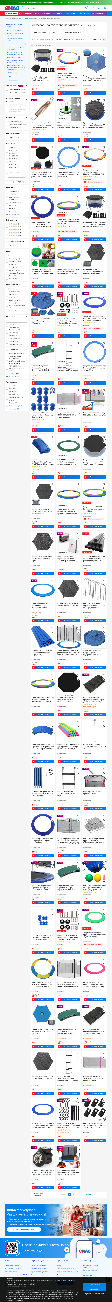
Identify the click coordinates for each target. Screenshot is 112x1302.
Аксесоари (14, 291)
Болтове (13, 394)
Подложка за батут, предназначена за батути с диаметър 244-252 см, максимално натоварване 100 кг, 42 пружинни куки (94, 1031)
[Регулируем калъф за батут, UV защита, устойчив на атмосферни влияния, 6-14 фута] (43, 255)
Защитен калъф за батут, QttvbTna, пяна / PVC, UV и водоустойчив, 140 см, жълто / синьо (42, 984)
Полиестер (14, 341)
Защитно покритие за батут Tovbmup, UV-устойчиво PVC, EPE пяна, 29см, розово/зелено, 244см (43, 462)
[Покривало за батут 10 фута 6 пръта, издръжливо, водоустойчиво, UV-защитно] (94, 61)
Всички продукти (17, 90)
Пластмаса (14, 327)
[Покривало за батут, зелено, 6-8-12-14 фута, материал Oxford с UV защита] (69, 684)
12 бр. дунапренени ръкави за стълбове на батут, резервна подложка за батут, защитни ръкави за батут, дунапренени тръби (94, 558)
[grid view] (104, 39)
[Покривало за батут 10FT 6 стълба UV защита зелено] (43, 1062)
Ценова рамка (14, 173)
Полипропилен (15, 344)
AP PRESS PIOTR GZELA (16, 370)
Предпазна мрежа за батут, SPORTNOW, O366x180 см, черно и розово (68, 415)
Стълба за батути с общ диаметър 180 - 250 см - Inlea (67, 794)
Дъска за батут (15, 406)
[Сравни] (52, 54)
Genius (37, 13)
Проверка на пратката (12, 1265)
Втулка (12, 400)
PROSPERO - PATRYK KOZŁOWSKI (15, 357)
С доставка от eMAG (17, 92)
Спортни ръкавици (16, 44)
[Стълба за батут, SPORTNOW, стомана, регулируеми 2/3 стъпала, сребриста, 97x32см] (69, 1062)
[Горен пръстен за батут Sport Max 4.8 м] (94, 778)
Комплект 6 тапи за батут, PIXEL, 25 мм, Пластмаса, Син (94, 414)
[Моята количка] (105, 8)
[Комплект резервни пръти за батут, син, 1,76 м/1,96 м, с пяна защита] (43, 778)
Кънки (13, 311)
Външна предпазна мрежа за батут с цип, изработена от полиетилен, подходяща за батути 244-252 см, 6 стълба (68, 841)
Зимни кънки (15, 300)
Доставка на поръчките (38, 1269)
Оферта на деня (58, 13)
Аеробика (13, 279)
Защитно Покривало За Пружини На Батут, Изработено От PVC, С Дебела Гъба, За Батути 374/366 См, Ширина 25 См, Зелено (68, 888)
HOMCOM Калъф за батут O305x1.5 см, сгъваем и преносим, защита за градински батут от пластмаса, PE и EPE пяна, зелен (67, 462)
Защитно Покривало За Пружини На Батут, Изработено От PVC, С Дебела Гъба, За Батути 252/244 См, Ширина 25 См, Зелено (42, 368)
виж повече (13, 80)
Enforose (13, 197)
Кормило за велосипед (17, 307)
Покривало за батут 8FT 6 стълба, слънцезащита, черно (42, 558)
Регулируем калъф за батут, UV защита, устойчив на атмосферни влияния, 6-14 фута (43, 271)
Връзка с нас (62, 1261)
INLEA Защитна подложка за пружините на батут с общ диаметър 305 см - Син (43, 1125)
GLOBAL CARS (15, 373)
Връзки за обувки (16, 397)
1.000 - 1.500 (14, 164)
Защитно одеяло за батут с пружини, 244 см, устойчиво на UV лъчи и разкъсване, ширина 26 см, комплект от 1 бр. (43, 747)
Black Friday (61, 1275)
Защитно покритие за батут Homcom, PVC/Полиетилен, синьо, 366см (68, 174)
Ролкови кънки (15, 262)
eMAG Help (86, 13)
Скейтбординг (15, 259)
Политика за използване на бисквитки (92, 1266)
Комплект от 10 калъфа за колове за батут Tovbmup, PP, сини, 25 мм (42, 415)
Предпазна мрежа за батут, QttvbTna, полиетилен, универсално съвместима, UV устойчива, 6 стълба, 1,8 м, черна (68, 984)
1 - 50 (13, 150)
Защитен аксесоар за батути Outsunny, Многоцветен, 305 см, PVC (67, 75)
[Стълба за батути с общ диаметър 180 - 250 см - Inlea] (69, 778)
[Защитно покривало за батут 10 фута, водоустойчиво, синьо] (94, 637)
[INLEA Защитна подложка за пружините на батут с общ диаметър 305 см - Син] (43, 1109)
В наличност (15, 122)
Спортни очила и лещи (15, 35)
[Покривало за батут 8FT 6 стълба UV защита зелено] (69, 590)
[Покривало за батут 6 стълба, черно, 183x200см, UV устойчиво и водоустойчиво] (43, 494)
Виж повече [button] (70, 13)
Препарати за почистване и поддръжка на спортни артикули (16, 68)
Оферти (14, 137)
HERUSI (13, 194)
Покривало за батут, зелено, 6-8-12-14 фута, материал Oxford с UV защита (66, 699)
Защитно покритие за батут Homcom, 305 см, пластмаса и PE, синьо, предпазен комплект (94, 318)
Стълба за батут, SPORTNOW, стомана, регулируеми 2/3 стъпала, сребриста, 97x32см (67, 368)
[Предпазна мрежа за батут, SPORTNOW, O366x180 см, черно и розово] (94, 1062)
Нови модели (15, 127)
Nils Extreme (15, 203)
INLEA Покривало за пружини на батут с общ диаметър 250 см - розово (93, 984)
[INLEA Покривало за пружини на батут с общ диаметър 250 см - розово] (94, 968)
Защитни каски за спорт (15, 40)
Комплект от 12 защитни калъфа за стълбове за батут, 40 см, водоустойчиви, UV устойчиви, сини (42, 652)
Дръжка (13, 403)
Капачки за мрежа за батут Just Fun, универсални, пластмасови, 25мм (43, 937)
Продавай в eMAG (98, 13)
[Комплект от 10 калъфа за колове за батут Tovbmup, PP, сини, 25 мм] (43, 399)
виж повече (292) (14, 214)
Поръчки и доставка (40, 1261)
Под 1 (12, 147)
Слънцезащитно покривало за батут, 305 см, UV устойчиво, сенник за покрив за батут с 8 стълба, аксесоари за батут (43, 78)
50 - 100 (13, 153)
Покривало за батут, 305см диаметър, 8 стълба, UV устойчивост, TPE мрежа (94, 462)
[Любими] (99, 8)
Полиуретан (14, 330)
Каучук (13, 336)
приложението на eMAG (35, 2)
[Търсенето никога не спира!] (12, 8)
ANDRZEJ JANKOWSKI (17, 353)
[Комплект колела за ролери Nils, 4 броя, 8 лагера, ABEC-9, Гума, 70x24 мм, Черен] (43, 1156)
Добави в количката (44, 93)
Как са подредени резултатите (42, 45)
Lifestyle (13, 267)
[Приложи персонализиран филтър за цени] (26, 182)
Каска (12, 303)
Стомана (13, 333)
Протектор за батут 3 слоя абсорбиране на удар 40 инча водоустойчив (42, 841)
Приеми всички (95, 1285)
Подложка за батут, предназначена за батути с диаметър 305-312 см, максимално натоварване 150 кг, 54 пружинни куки (94, 699)
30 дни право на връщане (13, 1269)
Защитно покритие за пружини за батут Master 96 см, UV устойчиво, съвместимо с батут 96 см (94, 935)
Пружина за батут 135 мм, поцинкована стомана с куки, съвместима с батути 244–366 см (42, 125)
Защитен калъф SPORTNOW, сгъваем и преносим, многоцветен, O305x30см (68, 271)
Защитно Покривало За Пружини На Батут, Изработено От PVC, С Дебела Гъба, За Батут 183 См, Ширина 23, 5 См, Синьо (42, 605)
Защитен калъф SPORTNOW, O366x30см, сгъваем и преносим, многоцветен (68, 511)
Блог (32, 1275)
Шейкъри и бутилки (16, 57)
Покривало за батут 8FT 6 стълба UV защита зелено (67, 604)
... (81, 1194)
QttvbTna (13, 191)
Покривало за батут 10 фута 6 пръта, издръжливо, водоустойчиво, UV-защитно (94, 78)
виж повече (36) (14, 409)
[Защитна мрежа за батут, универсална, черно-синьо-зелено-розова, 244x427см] (69, 637)
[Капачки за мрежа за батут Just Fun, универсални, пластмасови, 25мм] (43, 920)
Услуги (7, 1261)
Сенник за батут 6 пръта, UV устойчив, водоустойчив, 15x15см (43, 1031)
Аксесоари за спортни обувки (15, 61)
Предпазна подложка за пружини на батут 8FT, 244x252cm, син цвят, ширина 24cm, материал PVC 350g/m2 (41, 888)
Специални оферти (17, 124)
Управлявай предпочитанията (94, 1294)
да (11, 245)
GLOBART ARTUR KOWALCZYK (15, 365)
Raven (12, 208)
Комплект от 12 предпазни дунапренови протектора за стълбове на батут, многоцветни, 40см (68, 747)
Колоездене (14, 270)
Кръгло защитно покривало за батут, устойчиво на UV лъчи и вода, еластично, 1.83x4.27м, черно (94, 125)
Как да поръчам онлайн (38, 1265)
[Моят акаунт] (93, 8)
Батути (13, 294)
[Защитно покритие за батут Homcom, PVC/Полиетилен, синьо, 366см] (94, 352)
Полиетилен (14, 338)
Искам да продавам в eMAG (24, 1229)
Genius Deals (46, 13)
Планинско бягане (16, 273)
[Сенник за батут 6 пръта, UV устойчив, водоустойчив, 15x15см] (43, 1015)
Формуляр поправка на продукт (67, 1269)
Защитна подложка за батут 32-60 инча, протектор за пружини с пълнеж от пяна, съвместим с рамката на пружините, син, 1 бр (43, 224)
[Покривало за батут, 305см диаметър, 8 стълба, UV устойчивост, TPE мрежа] (94, 446)
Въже (12, 297)
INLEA (12, 206)
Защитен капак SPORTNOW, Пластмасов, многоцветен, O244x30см (68, 221)
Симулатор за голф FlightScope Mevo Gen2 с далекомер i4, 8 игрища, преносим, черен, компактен (67, 558)
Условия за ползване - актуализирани (90, 1271)
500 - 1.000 (13, 162)
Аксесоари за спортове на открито (15, 75)
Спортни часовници (16, 30)
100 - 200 (13, 156)
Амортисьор (14, 389)
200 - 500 (13, 159)
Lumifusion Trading (17, 361)
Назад (63, 1194)
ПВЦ (12, 324)
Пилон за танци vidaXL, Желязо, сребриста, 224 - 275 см (94, 747)
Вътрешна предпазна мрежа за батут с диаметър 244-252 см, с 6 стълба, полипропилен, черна (68, 1172)
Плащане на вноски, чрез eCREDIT (16, 1275)
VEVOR (12, 211)
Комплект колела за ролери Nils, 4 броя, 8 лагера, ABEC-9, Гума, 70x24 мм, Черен (43, 1172)
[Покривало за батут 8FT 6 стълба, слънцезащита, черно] (43, 543)
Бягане (12, 276)
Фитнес (13, 264)
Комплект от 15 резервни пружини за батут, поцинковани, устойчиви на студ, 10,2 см (94, 841)
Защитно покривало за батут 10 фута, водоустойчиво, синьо (92, 652)
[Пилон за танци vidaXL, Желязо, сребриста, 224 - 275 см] (94, 731)
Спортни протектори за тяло (15, 48)
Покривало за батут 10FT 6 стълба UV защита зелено (42, 1077)
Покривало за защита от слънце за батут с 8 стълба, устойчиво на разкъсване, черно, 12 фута (43, 174)
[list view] (100, 39)
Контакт (59, 1265)
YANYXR (13, 200)
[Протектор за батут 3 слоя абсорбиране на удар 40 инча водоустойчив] (43, 825)
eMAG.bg (87, 1261)
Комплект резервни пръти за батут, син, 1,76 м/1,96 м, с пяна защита (42, 794)
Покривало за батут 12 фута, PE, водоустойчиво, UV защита (42, 321)
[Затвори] (110, 2)
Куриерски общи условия (39, 1272)
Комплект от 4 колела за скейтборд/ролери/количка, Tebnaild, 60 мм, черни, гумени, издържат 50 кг (68, 321)
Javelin (12, 386)
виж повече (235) (14, 376)
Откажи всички (94, 1289)
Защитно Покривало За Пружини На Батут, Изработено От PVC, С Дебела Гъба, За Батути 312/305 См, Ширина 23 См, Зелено (68, 1031)
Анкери (13, 392)
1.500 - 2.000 (14, 167)
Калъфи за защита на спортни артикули (15, 53)
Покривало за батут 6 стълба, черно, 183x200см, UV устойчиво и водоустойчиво (42, 511)
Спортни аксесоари (29, 19)
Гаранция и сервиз (11, 1272)
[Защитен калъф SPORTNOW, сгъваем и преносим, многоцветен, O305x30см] (43, 684)
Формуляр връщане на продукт (67, 1272)
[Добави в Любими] (52, 50)
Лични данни (87, 1275)
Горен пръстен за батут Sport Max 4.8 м (92, 793)
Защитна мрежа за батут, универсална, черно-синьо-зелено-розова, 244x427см (68, 652)
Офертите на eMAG (25, 13)
